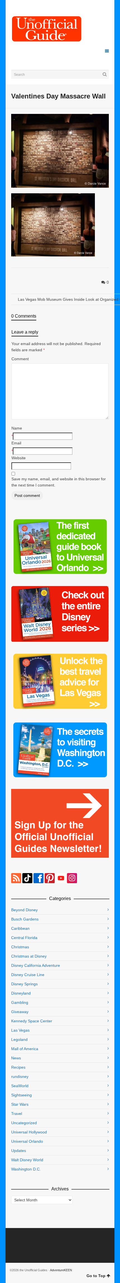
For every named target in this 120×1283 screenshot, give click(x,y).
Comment (20, 359)
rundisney (19, 1076)
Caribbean (20, 928)
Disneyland (21, 993)
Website (18, 458)
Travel (16, 1113)
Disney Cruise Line (27, 974)
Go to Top (96, 1275)
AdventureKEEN (61, 1270)
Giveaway (19, 1011)
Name (16, 428)
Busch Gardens (25, 919)
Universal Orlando (27, 1141)
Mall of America (24, 1048)
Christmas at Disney (29, 956)
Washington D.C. (26, 1169)
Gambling (19, 1002)
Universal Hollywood (29, 1132)
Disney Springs (24, 984)
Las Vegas (20, 1030)
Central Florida (24, 937)
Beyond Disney (24, 910)
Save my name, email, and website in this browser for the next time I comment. (58, 482)
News (16, 1058)
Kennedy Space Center (31, 1021)
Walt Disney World (27, 1160)
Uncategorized (24, 1123)
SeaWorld (19, 1086)
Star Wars (19, 1104)
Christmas (20, 947)
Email (16, 443)
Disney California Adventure (35, 965)
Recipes (18, 1067)
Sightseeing (21, 1095)
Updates (18, 1150)
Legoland (19, 1039)
